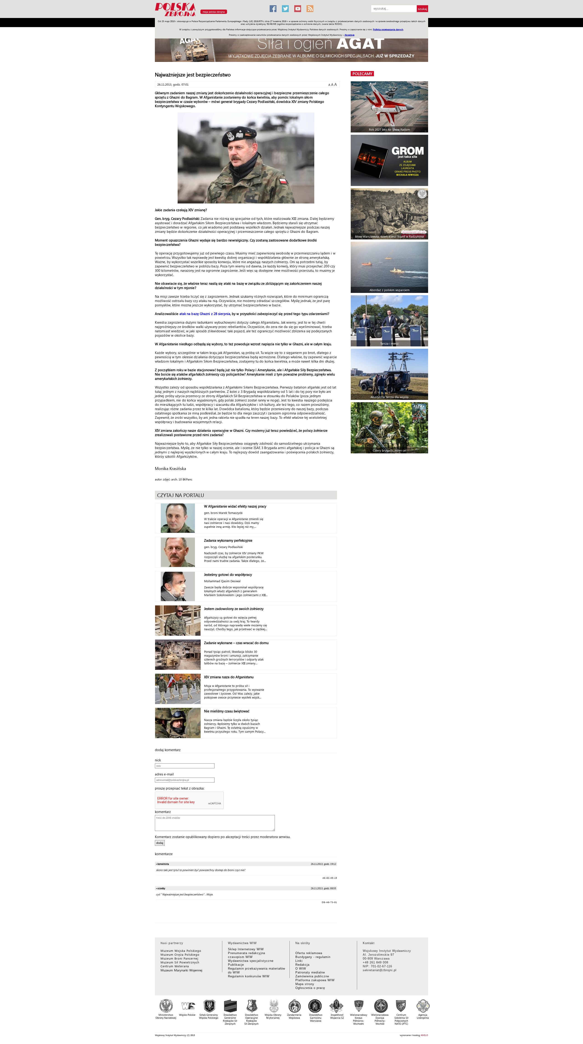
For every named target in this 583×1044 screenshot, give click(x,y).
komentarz (164, 811)
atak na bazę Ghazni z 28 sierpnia (204, 313)
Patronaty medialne (310, 972)
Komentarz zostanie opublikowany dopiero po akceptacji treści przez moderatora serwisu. (222, 836)
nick (159, 760)
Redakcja (302, 964)
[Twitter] (285, 8)
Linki (299, 961)
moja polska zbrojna (214, 11)
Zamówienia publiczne (312, 976)
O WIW (300, 968)
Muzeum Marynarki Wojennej (181, 970)
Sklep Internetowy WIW (246, 949)
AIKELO (424, 1035)
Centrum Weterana (175, 966)
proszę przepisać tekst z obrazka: (181, 788)
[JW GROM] (390, 160)
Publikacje (236, 964)
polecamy (362, 73)
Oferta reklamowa (308, 953)
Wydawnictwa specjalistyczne (251, 961)
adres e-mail (165, 774)
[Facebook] (273, 8)
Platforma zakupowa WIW (315, 980)
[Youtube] (297, 8)
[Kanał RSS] (310, 8)
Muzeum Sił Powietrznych (180, 962)
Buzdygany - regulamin (312, 957)
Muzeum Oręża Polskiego (180, 954)
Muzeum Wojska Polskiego (181, 951)
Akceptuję (349, 34)
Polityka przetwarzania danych (388, 29)
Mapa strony (304, 984)
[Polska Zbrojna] (209, 16)
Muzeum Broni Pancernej (179, 958)
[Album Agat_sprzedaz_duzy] (291, 46)
